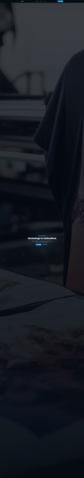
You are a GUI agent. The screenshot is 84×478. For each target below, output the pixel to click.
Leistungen (41, 1)
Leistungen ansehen (44, 244)
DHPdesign (22, 1)
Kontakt (45, 1)
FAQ (43, 1)
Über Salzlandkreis (37, 1)
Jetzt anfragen (38, 244)
